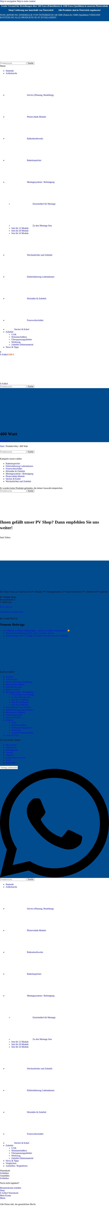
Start (2, 446)
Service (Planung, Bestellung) (19, 682)
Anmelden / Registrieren (17, 1166)
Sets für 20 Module (20, 230)
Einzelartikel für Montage (44, 204)
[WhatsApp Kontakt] (54, 876)
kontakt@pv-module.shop (11, 612)
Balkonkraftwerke (14, 687)
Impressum (10, 762)
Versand (9, 752)
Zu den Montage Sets (42, 225)
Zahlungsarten (12, 750)
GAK (13, 334)
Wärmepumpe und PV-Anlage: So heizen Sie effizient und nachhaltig (37, 635)
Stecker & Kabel (13, 479)
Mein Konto (11, 745)
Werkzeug (15, 342)
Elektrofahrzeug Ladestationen (19, 466)
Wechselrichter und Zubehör (18, 481)
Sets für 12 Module (20, 228)
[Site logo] (14, 60)
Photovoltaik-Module (15, 476)
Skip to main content (26, 1)
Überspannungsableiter (21, 339)
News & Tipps (12, 735)
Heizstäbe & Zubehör (15, 471)
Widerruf (10, 755)
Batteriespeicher (13, 463)
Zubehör (9, 720)
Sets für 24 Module (20, 233)
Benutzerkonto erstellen (10, 1188)
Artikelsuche (11, 679)
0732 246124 (6, 607)
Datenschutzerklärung (15, 757)
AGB (8, 760)
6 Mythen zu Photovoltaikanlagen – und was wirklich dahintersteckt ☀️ (38, 630)
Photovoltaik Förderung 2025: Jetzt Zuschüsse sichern (30, 633)
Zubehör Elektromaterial (22, 344)
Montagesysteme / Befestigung (19, 474)
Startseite (10, 677)
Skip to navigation (8, 1)
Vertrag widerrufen (8, 767)
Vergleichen (11, 1163)
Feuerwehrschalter (14, 468)
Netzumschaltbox (19, 337)
